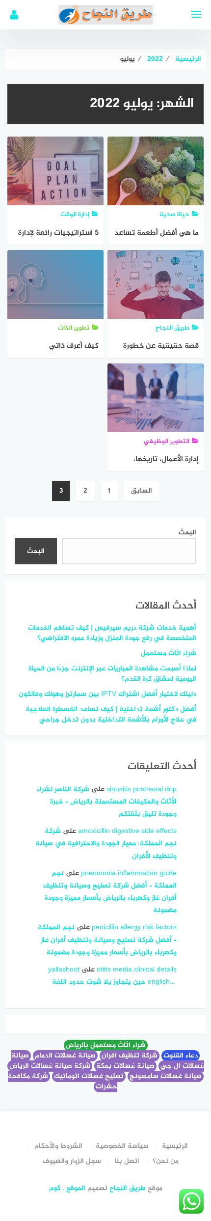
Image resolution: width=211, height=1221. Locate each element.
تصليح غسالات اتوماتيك (89, 1076)
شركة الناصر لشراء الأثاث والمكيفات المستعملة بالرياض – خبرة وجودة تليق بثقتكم (107, 802)
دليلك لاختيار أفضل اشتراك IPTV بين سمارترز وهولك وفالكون (107, 694)
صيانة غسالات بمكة (125, 1066)
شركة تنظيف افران (129, 1055)
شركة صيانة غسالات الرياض (49, 1066)
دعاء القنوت (180, 1055)
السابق (141, 491)
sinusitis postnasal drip (141, 789)
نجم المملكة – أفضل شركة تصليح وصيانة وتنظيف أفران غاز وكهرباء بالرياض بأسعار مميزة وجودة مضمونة (107, 940)
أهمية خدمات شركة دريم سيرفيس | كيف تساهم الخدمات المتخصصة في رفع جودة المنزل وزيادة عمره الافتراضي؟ (112, 633)
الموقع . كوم (67, 1188)
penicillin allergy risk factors (134, 927)
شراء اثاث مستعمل (168, 653)
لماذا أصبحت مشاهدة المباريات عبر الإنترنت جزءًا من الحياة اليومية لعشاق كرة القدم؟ (112, 674)
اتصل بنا (126, 1161)
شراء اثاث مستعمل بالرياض (106, 1045)
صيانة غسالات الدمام (65, 1055)
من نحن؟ (166, 1161)
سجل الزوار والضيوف (72, 1161)
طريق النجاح (127, 1188)
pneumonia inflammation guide (129, 873)
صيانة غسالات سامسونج (166, 1076)
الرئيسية (175, 1146)
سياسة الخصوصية (122, 1146)
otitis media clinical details (137, 969)
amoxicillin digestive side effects (127, 831)
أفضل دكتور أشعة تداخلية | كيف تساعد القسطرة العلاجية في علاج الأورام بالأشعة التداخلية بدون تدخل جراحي (111, 714)
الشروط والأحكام (58, 1146)
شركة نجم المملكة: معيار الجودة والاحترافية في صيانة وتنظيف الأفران (106, 843)
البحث (187, 532)
